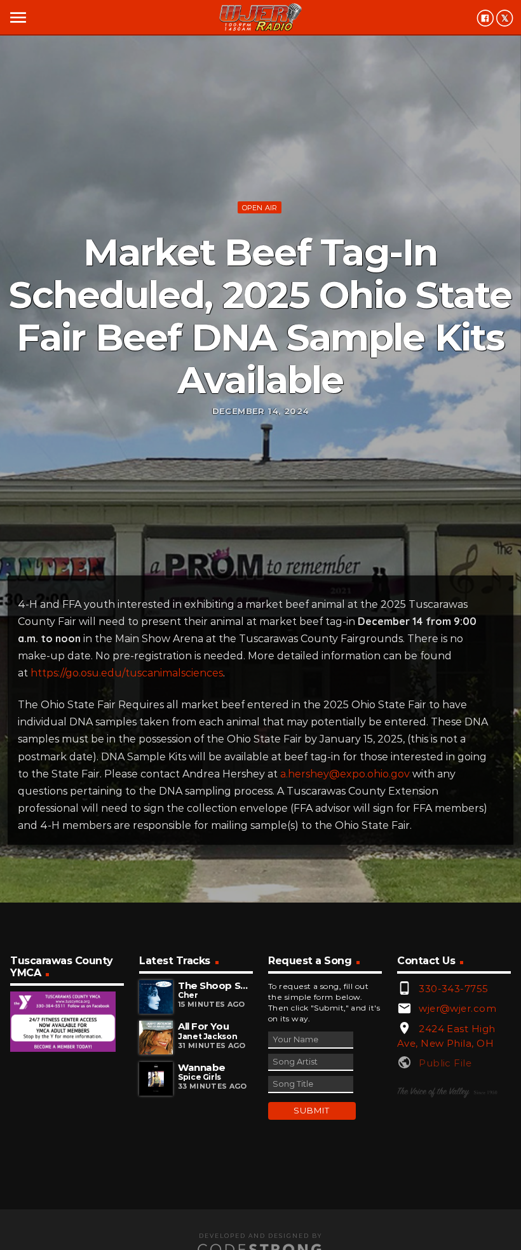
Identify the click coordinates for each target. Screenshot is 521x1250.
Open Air (260, 207)
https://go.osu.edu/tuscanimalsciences (126, 673)
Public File (445, 1063)
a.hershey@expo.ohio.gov (345, 774)
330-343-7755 (453, 989)
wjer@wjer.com (457, 1008)
